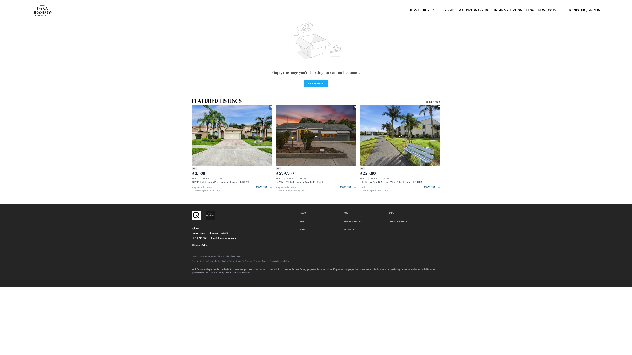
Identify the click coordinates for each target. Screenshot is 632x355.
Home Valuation (508, 10)
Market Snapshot (474, 10)
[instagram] (215, 278)
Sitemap (273, 261)
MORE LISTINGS (432, 102)
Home (415, 10)
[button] (42, 10)
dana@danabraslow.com (223, 238)
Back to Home (316, 83)
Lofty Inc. (206, 256)
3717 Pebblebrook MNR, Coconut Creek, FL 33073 (220, 182)
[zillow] (205, 278)
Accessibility (283, 261)
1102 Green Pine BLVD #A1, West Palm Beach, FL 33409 (391, 182)
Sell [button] (437, 10)
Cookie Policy (228, 261)
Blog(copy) (548, 10)
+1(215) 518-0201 (199, 238)
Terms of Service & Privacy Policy (206, 261)
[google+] (224, 278)
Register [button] (577, 10)
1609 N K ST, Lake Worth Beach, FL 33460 (299, 182)
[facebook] (195, 278)
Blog (530, 10)
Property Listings (261, 261)
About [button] (449, 10)
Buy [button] (426, 10)
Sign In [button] (594, 10)
